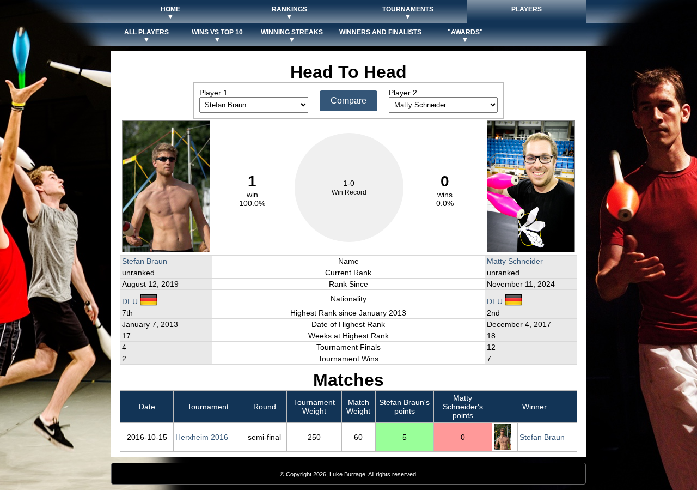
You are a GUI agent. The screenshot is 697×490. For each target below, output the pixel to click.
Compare (348, 100)
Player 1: (214, 92)
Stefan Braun (144, 261)
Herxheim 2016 (201, 437)
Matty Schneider (515, 261)
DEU (131, 301)
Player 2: (404, 92)
